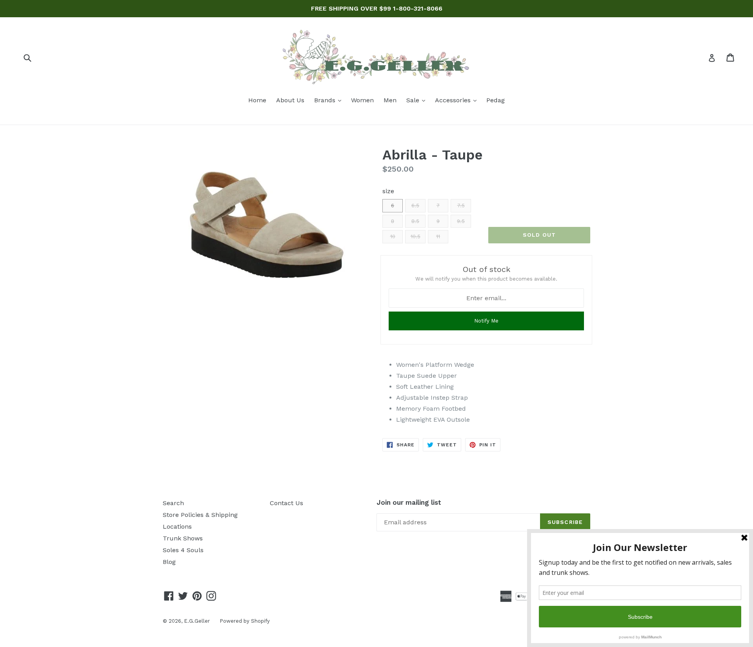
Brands (329, 100)
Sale (417, 100)
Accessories (457, 100)
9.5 (461, 221)
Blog (169, 561)
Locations (177, 526)
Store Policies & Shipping (200, 514)
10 (392, 236)
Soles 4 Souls (183, 550)
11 (438, 236)
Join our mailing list (408, 502)
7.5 (461, 205)
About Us (290, 100)
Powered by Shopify (245, 621)
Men (390, 100)
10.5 (415, 236)
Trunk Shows (183, 538)
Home (257, 100)
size (388, 191)
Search (173, 503)
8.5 (415, 221)
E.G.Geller (197, 621)
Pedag (495, 100)
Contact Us (286, 503)
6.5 (415, 205)
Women (362, 100)
